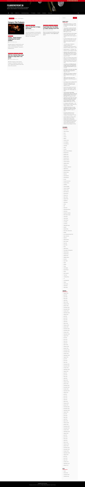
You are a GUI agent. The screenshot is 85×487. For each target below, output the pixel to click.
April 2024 (65, 342)
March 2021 (66, 401)
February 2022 (66, 381)
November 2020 (66, 408)
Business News (66, 159)
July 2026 (65, 294)
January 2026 (66, 305)
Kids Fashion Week (67, 214)
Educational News (67, 170)
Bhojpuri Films (66, 154)
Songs (65, 266)
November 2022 (66, 365)
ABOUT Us (18, 0)
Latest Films (66, 218)
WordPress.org (66, 476)
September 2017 (67, 463)
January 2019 (66, 445)
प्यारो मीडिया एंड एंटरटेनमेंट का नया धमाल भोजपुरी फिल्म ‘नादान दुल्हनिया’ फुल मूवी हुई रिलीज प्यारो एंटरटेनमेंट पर (70, 108)
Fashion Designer (67, 188)
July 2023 (65, 358)
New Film (65, 243)
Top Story (65, 275)
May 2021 (65, 397)
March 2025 (66, 323)
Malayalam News (67, 225)
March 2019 (66, 442)
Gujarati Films (66, 198)
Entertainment (66, 175)
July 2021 (65, 394)
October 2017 (66, 461)
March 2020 (66, 420)
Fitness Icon (66, 195)
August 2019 (66, 433)
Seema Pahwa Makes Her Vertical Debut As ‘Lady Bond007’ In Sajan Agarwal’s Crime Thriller (70, 88)
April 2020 (65, 419)
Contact (33, 0)
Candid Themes (53, 484)
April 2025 (65, 321)
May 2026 (65, 298)
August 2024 (66, 335)
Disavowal (40, 0)
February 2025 (66, 325)
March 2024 (66, 344)
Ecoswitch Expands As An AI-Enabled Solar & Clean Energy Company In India (69, 113)
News (65, 246)
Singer (65, 262)
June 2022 (65, 374)
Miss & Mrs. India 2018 (68, 230)
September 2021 (67, 390)
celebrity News (66, 163)
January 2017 (66, 465)
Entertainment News (24, 0)
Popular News (66, 253)
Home (15, 0)
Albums (65, 138)
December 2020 (66, 406)
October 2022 (66, 367)
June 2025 (65, 318)
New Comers (66, 241)
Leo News (65, 223)
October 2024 (66, 332)
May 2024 (65, 341)
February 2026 (66, 303)
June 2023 (65, 360)
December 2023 (66, 349)
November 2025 (66, 309)
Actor (65, 133)
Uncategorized (66, 280)
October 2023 (66, 353)
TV (64, 278)
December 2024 (66, 328)
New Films (65, 244)
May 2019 (65, 438)
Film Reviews (66, 193)
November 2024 (66, 330)
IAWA (65, 204)
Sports (65, 271)
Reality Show (66, 255)
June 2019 (65, 436)
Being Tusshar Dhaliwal (68, 150)
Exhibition (65, 184)
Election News (66, 172)
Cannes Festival (66, 161)
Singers (65, 264)
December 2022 (66, 364)
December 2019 (66, 426)
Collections (65, 165)
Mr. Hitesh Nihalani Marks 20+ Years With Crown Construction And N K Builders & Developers (70, 40)
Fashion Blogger (66, 186)
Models (65, 232)
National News (66, 239)
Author (65, 147)
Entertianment (66, 177)
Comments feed (66, 474)
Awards (65, 149)
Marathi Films (66, 228)
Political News (66, 251)
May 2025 (65, 319)
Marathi (65, 227)
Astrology (65, 145)
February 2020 (66, 422)
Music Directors (66, 236)
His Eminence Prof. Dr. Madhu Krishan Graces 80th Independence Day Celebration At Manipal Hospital (70, 83)
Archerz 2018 (66, 140)
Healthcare (65, 200)
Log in (65, 470)
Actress (65, 136)
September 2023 (67, 355)
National (65, 237)
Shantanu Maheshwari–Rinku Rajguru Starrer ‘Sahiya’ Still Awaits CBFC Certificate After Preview (70, 34)
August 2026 (66, 293)
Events (65, 179)
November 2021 (66, 387)
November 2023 (66, 351)
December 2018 (66, 447)
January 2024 (66, 348)
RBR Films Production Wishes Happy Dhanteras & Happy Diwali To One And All (16, 56)
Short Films (66, 260)
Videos (65, 282)
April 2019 (65, 440)
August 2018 (66, 454)
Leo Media (65, 221)
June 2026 (65, 296)
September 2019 (67, 431)
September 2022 (67, 369)
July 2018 (65, 456)
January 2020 (66, 424)
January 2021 (66, 404)
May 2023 (65, 362)
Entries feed (66, 472)
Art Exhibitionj (66, 143)
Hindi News (66, 202)
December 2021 (66, 385)
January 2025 (66, 326)
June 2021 (65, 396)
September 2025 (67, 312)
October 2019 (66, 429)
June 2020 (65, 415)
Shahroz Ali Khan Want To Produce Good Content (33, 27)
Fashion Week (66, 189)
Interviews (65, 211)
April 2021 (65, 399)
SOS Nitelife (66, 267)
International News (67, 209)
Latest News (33, 25)
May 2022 (65, 376)
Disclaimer (36, 0)
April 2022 (65, 378)
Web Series (66, 287)
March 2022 (66, 380)
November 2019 (66, 427)
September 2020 (67, 410)
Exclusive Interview (67, 181)
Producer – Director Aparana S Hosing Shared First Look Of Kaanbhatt (14, 39)
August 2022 (66, 371)
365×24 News (66, 131)
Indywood (65, 207)
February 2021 (66, 403)
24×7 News (66, 129)
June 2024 (65, 339)
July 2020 (65, 413)
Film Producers (28, 25)
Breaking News (45, 25)
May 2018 (65, 459)
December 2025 (66, 307)
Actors (65, 134)
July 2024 (65, 337)
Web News (66, 285)
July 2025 (65, 316)
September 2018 (67, 452)
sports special (66, 273)
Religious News (66, 257)
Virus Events (66, 283)
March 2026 (66, 302)
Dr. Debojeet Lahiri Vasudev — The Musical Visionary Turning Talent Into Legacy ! (70, 104)
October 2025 (66, 310)
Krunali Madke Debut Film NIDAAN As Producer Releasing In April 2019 (51, 27)
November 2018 (66, 449)
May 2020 (65, 417)
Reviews (65, 259)
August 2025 (66, 314)
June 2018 (65, 458)
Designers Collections (67, 166)
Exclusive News (66, 182)
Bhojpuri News (66, 156)
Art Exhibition (66, 142)
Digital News (66, 168)
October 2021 (66, 388)
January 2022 (66, 383)
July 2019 (65, 435)
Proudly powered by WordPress (35, 484)
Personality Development (68, 250)
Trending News (66, 276)
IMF (64, 205)
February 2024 (66, 346)
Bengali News (66, 152)
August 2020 (66, 412)
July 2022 (65, 373)
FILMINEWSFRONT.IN (15, 5)
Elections (65, 173)
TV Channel (29, 0)
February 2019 (66, 443)
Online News (66, 248)
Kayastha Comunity (67, 212)
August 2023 (66, 357)
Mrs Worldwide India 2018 (68, 234)
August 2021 (66, 392)
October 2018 (66, 451)
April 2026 (65, 300)
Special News (66, 269)
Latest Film (65, 216)
